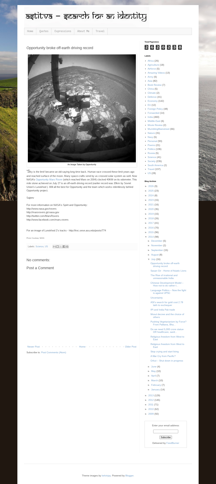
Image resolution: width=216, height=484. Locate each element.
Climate (152, 92)
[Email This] (54, 246)
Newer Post (33, 346)
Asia (150, 80)
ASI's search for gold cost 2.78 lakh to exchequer (167, 303)
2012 (151, 400)
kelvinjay (106, 475)
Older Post (130, 346)
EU (149, 105)
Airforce (152, 68)
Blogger (129, 475)
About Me (83, 31)
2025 (151, 190)
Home (30, 31)
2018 (151, 218)
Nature (151, 133)
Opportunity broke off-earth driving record (165, 264)
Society (151, 161)
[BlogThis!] (57, 246)
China (151, 88)
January (155, 389)
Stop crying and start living (165, 351)
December (157, 240)
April (154, 375)
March (155, 380)
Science (40, 246)
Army (150, 76)
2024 (151, 195)
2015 (151, 232)
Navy (150, 137)
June (154, 366)
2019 (151, 213)
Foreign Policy (155, 108)
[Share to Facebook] (64, 246)
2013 (151, 395)
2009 (151, 413)
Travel (100, 31)
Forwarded (153, 113)
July (153, 259)
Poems (151, 145)
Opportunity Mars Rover (49, 179)
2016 (151, 227)
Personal (152, 141)
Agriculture (153, 64)
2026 (151, 186)
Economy (153, 101)
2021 (151, 204)
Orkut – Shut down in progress (167, 360)
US (46, 246)
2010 (151, 409)
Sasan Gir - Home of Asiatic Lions (168, 270)
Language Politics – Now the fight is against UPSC (168, 291)
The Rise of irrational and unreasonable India (164, 276)
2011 (151, 404)
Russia (151, 153)
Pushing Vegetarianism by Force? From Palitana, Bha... (168, 323)
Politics (151, 149)
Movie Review (155, 125)
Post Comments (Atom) (53, 352)
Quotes (43, 31)
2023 (151, 200)
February (156, 385)
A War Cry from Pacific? (163, 356)
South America (155, 165)
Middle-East (154, 121)
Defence (152, 97)
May (153, 371)
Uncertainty (157, 297)
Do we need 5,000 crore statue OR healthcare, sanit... (167, 330)
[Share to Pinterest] (67, 246)
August (155, 254)
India (150, 117)
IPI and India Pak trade (163, 309)
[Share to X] (60, 246)
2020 (151, 209)
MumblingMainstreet (158, 129)
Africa (151, 60)
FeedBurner (172, 443)
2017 (151, 223)
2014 (151, 236)
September (157, 250)
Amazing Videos (156, 72)
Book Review (154, 85)
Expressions (63, 31)
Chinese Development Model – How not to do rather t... (167, 284)
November (157, 245)
